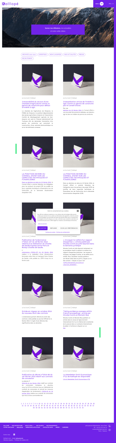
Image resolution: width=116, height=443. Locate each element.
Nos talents (40, 425)
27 (85, 403)
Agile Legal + (29, 425)
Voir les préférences (69, 228)
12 (45, 403)
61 (42, 407)
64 (50, 407)
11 (42, 403)
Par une (65, 108)
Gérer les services (42, 223)
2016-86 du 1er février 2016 (31, 383)
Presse (58, 427)
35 (33, 405)
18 (61, 403)
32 (25, 405)
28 (88, 403)
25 (80, 403)
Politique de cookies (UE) (21, 440)
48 (69, 405)
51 (77, 405)
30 (94, 403)
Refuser (53, 228)
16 (55, 403)
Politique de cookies (50, 232)
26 (83, 403)
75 (80, 407)
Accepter (42, 228)
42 (52, 405)
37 (39, 405)
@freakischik (19, 438)
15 (53, 403)
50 (74, 405)
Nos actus (20, 427)
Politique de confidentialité (63, 232)
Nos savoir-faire (17, 425)
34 (31, 405)
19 (64, 403)
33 (28, 405)
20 (66, 403)
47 (66, 405)
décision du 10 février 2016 (72, 110)
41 (50, 405)
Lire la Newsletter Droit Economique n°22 (76, 379)
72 (72, 407)
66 (55, 407)
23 (74, 403)
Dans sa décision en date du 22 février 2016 (36, 182)
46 (63, 405)
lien (64, 328)
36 (36, 405)
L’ (22, 250)
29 (91, 403)
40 (47, 405)
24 (77, 403)
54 (85, 405)
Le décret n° (26, 381)
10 (39, 403)
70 (66, 407)
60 (39, 407)
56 (90, 405)
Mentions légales (8, 440)
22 (72, 403)
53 (82, 405)
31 (22, 405)
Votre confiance (8, 427)
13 (47, 403)
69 (63, 407)
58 (34, 407)
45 (60, 405)
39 (44, 405)
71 (69, 407)
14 (50, 403)
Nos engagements (51, 425)
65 (53, 407)
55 (88, 405)
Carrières (65, 427)
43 (55, 405)
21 (69, 403)
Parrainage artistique (33, 427)
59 (36, 407)
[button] (78, 211)
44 (58, 405)
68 (61, 407)
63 (47, 407)
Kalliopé (6, 425)
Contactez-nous (48, 427)
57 (93, 405)
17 (58, 403)
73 (74, 407)
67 (58, 407)
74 (77, 407)
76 (82, 407)
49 (71, 405)
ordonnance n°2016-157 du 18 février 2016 (37, 252)
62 (44, 407)
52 (80, 405)
